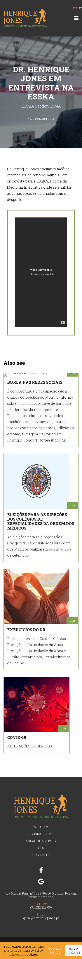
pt (80, 8)
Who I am (41, 827)
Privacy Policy (55, 950)
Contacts (41, 855)
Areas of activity (41, 841)
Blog (41, 848)
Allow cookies (73, 950)
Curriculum (41, 834)
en (75, 8)
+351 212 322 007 (41, 907)
